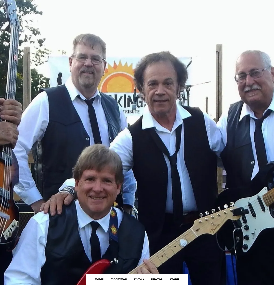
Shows (139, 279)
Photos (156, 279)
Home (99, 279)
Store (174, 279)
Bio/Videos (119, 279)
